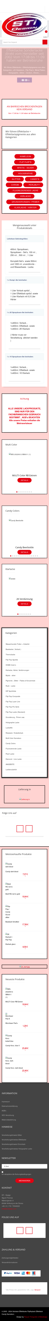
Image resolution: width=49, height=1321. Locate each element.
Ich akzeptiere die (16, 1174)
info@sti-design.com (9, 1209)
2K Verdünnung (24, 598)
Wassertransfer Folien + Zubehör (18, 644)
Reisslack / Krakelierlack (14, 733)
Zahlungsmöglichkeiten (10, 1258)
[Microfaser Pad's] (24, 1017)
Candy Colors (10, 743)
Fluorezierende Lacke (25, 190)
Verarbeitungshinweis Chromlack (13, 1144)
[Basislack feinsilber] (24, 912)
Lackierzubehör (11, 769)
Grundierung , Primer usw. (15, 717)
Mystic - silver (10, 675)
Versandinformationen (10, 1262)
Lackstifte (9, 728)
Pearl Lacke (10, 754)
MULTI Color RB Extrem (24, 475)
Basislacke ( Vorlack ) (13, 649)
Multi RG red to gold (12, 894)
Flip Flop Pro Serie (12, 707)
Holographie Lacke (12, 722)
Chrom (15, 184)
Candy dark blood (11, 871)
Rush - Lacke (10, 686)
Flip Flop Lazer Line (13, 701)
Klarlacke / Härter (25, 207)
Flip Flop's (25, 162)
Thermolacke (10, 654)
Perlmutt (34, 184)
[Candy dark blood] (24, 866)
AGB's (4, 1110)
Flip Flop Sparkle (12, 660)
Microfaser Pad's (11, 1023)
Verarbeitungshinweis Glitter (12, 1135)
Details (24, 480)
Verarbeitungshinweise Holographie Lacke (17, 1149)
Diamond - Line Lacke (14, 759)
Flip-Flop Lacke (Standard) (15, 712)
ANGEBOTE (10, 764)
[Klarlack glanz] (24, 938)
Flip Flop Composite (13, 696)
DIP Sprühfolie (11, 691)
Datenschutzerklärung (10, 1106)
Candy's (34, 179)
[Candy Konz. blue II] (24, 1039)
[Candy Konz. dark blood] (24, 1062)
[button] (46, 9)
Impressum (6, 1101)
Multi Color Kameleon (13, 738)
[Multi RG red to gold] (24, 887)
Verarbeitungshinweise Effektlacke (14, 1139)
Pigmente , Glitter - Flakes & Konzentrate (20, 680)
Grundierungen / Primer (25, 202)
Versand (37, 1290)
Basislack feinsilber (12, 922)
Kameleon (25, 156)
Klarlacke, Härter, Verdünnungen (17, 670)
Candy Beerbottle (24, 547)
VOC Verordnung (8, 1115)
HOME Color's (11, 665)
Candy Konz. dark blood (14, 1068)
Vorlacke (25, 196)
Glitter (15, 179)
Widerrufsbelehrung (9, 1120)
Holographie (25, 173)
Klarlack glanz (10, 944)
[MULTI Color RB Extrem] (24, 994)
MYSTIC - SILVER (25, 167)
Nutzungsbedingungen (23, 1174)
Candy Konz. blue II (12, 1045)
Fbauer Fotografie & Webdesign (35, 1317)
